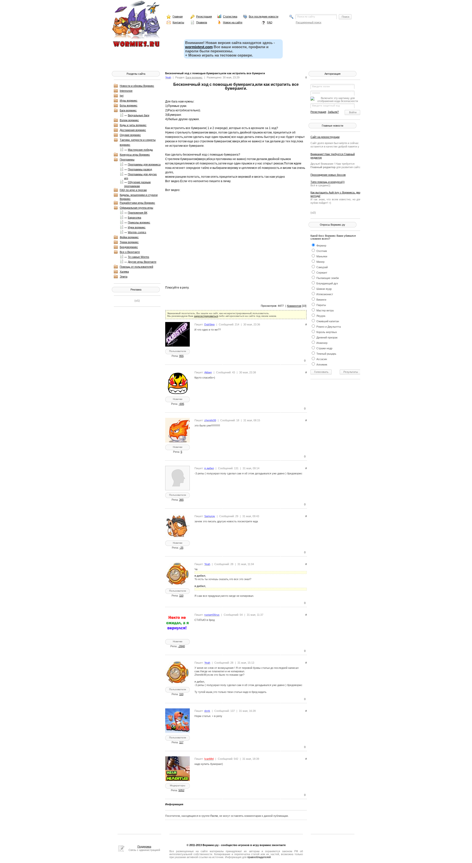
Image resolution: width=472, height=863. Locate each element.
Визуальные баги (138, 115)
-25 (181, 547)
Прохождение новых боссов (328, 174)
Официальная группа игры (136, 207)
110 (181, 595)
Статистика (230, 16)
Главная (178, 16)
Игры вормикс (128, 100)
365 (181, 499)
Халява (124, 271)
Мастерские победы (140, 149)
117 (181, 742)
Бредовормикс (129, 247)
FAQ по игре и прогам (133, 190)
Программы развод (140, 169)
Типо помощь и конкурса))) (327, 181)
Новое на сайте (232, 22)
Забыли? (333, 111)
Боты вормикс (128, 105)
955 (181, 355)
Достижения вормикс (133, 130)
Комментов (294, 305)
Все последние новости (263, 16)
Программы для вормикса (144, 164)
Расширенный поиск (308, 22)
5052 (181, 790)
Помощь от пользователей (136, 266)
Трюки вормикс (129, 242)
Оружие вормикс (130, 134)
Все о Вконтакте (130, 251)
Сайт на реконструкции (324, 136)
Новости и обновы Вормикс (137, 85)
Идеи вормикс (137, 227)
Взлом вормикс (129, 120)
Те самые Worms (138, 256)
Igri (121, 95)
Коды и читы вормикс (133, 125)
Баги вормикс (128, 110)
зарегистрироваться (206, 316)
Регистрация (204, 16)
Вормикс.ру (211, 845)
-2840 (181, 646)
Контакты (178, 22)
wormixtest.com (199, 47)
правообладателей (259, 857)
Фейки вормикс (129, 237)
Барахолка (134, 217)
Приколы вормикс (139, 222)
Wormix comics (137, 232)
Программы (127, 159)
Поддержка (144, 846)
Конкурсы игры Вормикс (135, 154)
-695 (181, 403)
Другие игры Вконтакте (142, 261)
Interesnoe (126, 90)
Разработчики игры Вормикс (137, 202)
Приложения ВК (137, 212)
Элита (123, 276)
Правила (201, 22)
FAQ (269, 22)
